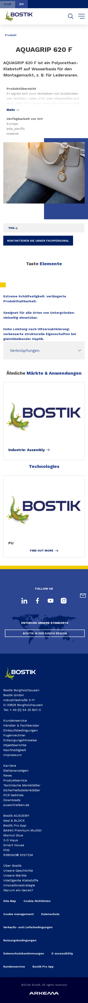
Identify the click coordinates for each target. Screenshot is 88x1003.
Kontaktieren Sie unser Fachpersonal (38, 240)
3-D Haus (10, 840)
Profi (7, 4)
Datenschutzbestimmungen (23, 953)
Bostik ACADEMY (16, 816)
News (7, 775)
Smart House (13, 845)
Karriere (9, 766)
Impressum (12, 755)
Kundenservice (15, 720)
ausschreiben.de (16, 805)
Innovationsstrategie (19, 885)
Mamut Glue (13, 835)
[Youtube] (50, 601)
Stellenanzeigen (15, 770)
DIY (21, 4)
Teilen (78, 32)
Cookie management (18, 914)
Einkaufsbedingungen (20, 730)
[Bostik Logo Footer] (23, 681)
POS (6, 850)
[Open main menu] (81, 16)
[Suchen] (70, 16)
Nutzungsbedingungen (19, 940)
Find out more (41, 550)
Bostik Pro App (14, 825)
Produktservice (15, 780)
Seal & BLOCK (14, 820)
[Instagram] (63, 601)
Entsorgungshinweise (20, 740)
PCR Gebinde (13, 795)
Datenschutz (50, 914)
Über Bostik (12, 866)
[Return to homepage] (21, 16)
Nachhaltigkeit (14, 750)
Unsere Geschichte (18, 870)
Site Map (9, 901)
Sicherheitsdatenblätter (21, 790)
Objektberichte (14, 745)
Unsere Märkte (15, 875)
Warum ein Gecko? (18, 890)
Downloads (11, 800)
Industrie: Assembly (26, 450)
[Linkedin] (24, 601)
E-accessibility (62, 953)
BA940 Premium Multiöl (22, 830)
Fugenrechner (14, 735)
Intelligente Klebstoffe (20, 880)
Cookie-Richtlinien (37, 901)
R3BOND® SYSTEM (18, 855)
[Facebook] (37, 601)
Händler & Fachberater (21, 725)
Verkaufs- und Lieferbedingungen (28, 927)
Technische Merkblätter (22, 785)
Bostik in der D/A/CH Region (45, 633)
